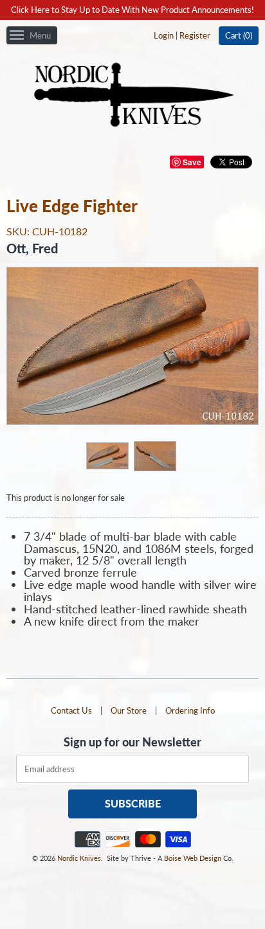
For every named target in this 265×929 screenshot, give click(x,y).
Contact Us (71, 710)
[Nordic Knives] (132, 96)
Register (194, 35)
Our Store (129, 710)
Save (192, 162)
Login (164, 35)
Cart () (238, 35)
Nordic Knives (79, 858)
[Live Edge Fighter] (106, 455)
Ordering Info (190, 710)
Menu (40, 35)
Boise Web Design (192, 858)
